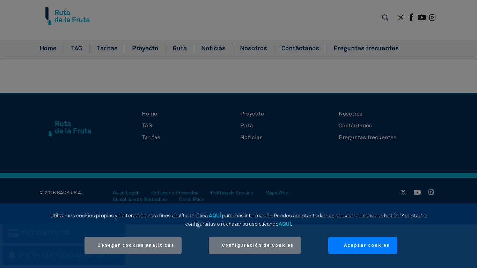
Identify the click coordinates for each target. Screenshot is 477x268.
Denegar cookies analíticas (135, 245)
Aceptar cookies (367, 245)
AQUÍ (215, 215)
